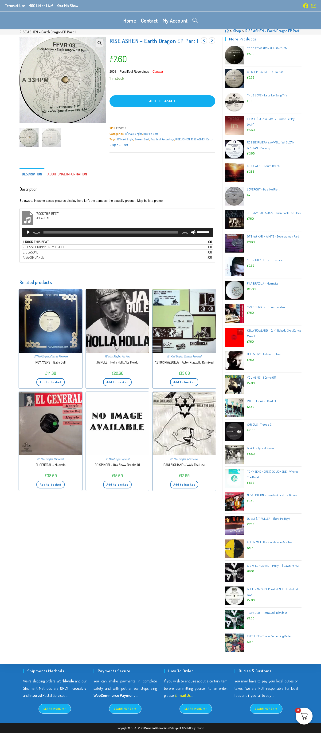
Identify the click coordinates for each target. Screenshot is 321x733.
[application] (117, 232)
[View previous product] (204, 40)
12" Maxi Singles (133, 133)
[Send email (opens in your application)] (313, 5)
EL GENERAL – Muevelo (51, 465)
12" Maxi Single (125, 139)
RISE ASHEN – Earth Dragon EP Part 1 (273, 30)
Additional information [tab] (67, 174)
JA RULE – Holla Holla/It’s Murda (117, 362)
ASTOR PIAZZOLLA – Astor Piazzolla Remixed (184, 362)
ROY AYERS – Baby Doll (50, 362)
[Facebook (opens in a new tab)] (306, 5)
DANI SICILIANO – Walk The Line (184, 465)
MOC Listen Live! (40, 5)
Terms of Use (15, 5)
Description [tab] (32, 174)
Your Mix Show (67, 5)
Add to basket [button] (50, 382)
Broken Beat (150, 133)
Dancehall (59, 459)
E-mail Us (183, 695)
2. (44, 247)
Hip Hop (125, 356)
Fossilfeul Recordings (162, 139)
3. (31, 252)
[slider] (203, 232)
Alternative (192, 459)
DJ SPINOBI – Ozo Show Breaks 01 (117, 465)
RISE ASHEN (182, 139)
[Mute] (193, 232)
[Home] (227, 30)
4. (33, 257)
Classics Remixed (59, 356)
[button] (99, 43)
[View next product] (212, 40)
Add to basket (162, 101)
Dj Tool (125, 459)
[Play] (28, 232)
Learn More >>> (54, 708)
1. (36, 242)
